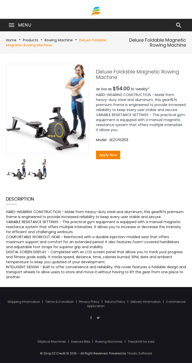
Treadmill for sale (141, 341)
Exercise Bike (81, 341)
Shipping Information (24, 302)
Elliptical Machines (52, 341)
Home (11, 40)
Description (20, 199)
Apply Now (108, 154)
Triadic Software (139, 353)
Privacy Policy (89, 302)
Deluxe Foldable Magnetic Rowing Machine (157, 42)
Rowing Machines (109, 341)
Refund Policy (115, 302)
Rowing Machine (58, 40)
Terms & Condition (59, 302)
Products (30, 40)
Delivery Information (146, 302)
